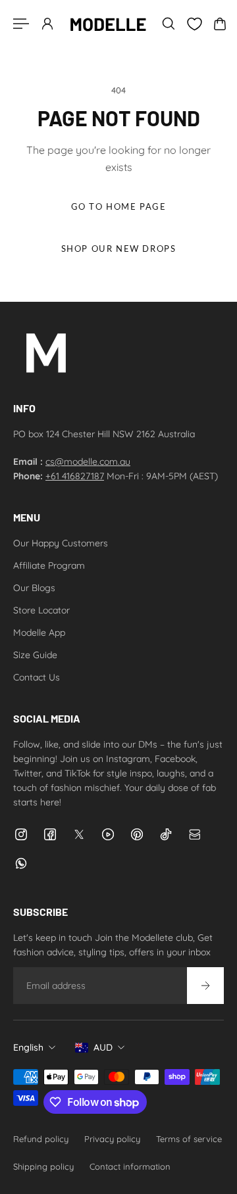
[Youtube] (107, 834)
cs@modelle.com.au (87, 461)
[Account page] (47, 23)
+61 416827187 (74, 476)
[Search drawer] (168, 23)
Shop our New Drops (118, 249)
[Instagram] (21, 834)
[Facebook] (50, 834)
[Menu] (21, 23)
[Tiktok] (165, 834)
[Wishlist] (194, 24)
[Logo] (107, 23)
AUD (103, 1047)
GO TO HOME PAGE (119, 207)
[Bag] (220, 23)
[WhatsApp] (21, 863)
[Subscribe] (205, 985)
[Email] (194, 834)
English (28, 1047)
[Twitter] (79, 834)
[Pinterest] (136, 834)
